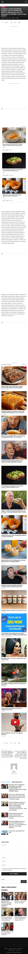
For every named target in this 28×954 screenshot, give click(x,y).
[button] (2, 2)
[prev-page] (2, 837)
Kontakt (10, 948)
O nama (14, 948)
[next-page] (4, 837)
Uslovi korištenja (11, 950)
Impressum (18, 950)
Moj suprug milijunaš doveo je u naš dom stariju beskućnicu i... (7, 933)
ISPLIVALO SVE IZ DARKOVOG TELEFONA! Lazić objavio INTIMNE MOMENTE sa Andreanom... (6, 904)
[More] (19, 22)
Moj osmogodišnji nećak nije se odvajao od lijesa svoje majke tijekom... (6, 919)
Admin (3, 18)
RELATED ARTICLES (6, 782)
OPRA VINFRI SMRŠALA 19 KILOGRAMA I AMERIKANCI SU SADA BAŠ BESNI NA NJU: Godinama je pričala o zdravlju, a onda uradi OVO (7, 754)
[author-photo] (14, 770)
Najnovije (6, 4)
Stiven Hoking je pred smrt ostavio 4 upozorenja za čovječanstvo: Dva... (20, 919)
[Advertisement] (14, 36)
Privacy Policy (19, 948)
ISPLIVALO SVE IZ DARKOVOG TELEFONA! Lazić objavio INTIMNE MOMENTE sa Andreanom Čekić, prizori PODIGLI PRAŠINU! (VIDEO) (18, 788)
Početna (6, 948)
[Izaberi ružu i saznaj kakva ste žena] (4, 832)
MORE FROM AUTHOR (17, 782)
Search (2, 879)
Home (2, 4)
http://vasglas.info (14, 773)
